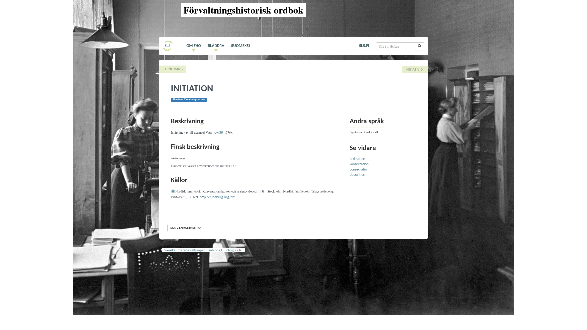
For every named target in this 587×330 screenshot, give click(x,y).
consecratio (358, 169)
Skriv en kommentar (185, 228)
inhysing (175, 69)
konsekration (359, 164)
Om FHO (193, 46)
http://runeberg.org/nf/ (217, 197)
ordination (357, 159)
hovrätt (218, 133)
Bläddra (216, 46)
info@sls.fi (233, 250)
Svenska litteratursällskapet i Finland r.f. (193, 250)
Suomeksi (240, 46)
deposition (357, 175)
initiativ (412, 70)
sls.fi (364, 46)
